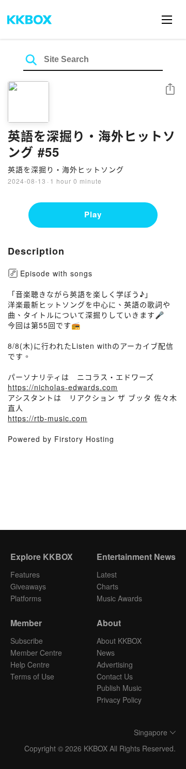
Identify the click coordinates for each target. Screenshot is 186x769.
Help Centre (30, 664)
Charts (107, 586)
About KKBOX (119, 640)
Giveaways (28, 586)
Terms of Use (32, 676)
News (106, 652)
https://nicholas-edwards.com (63, 387)
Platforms (25, 598)
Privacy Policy (119, 699)
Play (93, 214)
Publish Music (119, 688)
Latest (107, 574)
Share (170, 90)
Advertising (115, 664)
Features (25, 574)
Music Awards (119, 598)
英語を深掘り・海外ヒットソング (66, 169)
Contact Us (115, 676)
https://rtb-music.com (47, 418)
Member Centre (36, 652)
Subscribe (26, 640)
